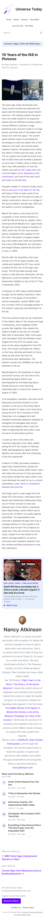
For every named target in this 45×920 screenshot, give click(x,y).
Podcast (24, 19)
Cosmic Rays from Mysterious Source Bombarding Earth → (21, 872)
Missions (14, 68)
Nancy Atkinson (11, 65)
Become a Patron (11, 901)
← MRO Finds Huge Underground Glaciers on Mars (19, 858)
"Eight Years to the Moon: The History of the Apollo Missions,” (21, 684)
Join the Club (17, 26)
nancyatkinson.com (22, 767)
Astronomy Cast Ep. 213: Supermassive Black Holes (21, 803)
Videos (16, 19)
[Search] (41, 32)
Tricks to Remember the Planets (24, 793)
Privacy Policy (28, 907)
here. (24, 180)
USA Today (26, 170)
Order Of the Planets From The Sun (23, 783)
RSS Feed (29, 26)
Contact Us (15, 907)
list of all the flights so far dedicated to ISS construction (21, 173)
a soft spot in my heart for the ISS (23, 190)
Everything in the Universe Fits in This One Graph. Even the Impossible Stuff (24, 828)
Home (8, 19)
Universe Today (29, 9)
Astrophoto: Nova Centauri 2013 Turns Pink (24, 815)
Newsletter (34, 19)
